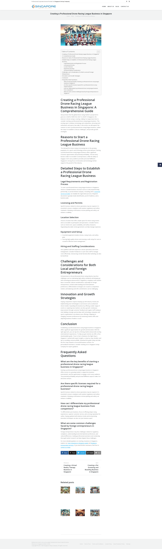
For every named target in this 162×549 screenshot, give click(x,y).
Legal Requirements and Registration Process (75, 63)
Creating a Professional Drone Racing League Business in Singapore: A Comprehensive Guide (80, 55)
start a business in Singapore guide (78, 443)
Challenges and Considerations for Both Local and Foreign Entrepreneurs (78, 73)
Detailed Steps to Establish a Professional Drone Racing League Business (79, 60)
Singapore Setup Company (51, 545)
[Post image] (65, 490)
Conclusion (65, 78)
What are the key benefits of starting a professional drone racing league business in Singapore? (81, 82)
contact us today (65, 447)
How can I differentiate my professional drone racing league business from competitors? (81, 89)
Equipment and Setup (69, 68)
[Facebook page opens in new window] (127, 1)
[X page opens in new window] (129, 1)
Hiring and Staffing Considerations (72, 70)
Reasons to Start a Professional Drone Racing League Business (79, 58)
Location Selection (68, 67)
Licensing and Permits (69, 65)
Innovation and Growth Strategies (71, 76)
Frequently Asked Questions (69, 79)
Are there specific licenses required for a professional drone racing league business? (80, 85)
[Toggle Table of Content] (98, 51)
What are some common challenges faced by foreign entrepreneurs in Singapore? (81, 92)
